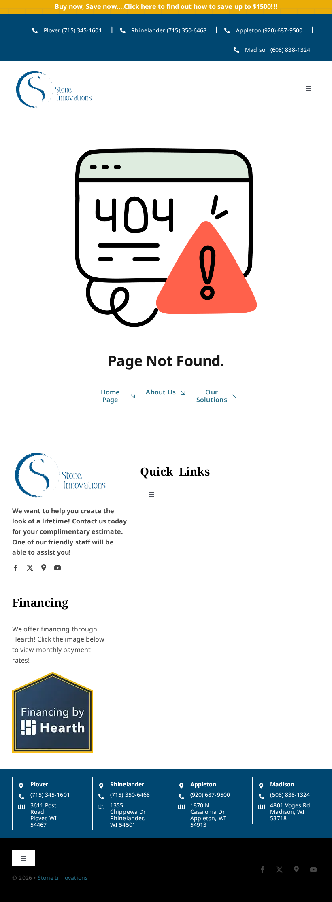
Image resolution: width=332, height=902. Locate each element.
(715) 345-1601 (50, 794)
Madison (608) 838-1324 (277, 49)
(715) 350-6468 (130, 794)
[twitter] (30, 568)
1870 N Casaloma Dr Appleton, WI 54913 (208, 814)
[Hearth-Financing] (52, 675)
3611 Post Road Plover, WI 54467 (43, 814)
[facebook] (15, 568)
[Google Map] (43, 567)
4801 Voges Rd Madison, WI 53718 (290, 811)
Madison (282, 784)
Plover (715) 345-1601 (73, 30)
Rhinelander (127, 784)
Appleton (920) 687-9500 (269, 30)
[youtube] (57, 568)
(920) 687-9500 (210, 794)
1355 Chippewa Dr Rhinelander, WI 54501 (128, 814)
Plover (39, 784)
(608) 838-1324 (290, 794)
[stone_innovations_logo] (54, 70)
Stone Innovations (63, 877)
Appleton (203, 784)
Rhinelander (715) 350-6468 (168, 30)
